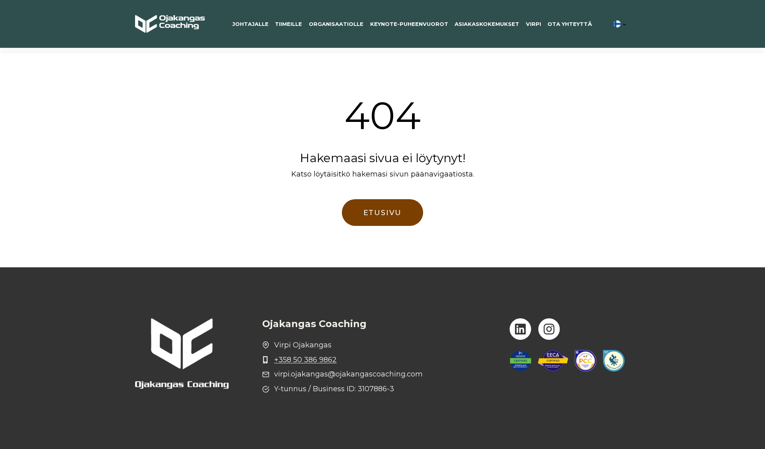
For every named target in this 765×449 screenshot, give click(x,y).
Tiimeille (288, 24)
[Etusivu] (170, 24)
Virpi (533, 24)
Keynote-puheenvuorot (409, 24)
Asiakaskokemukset (487, 24)
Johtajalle (250, 24)
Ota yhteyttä (569, 24)
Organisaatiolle (336, 24)
